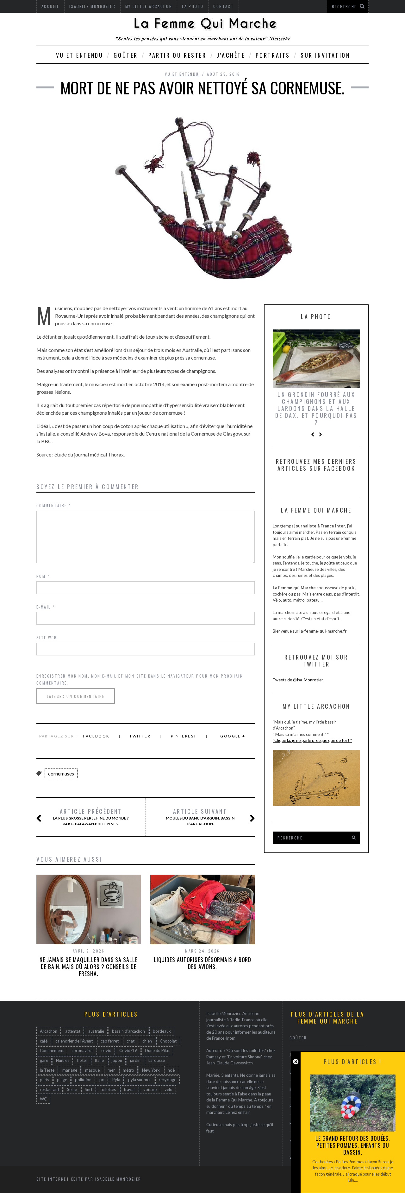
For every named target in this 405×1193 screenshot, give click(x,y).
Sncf (88, 1089)
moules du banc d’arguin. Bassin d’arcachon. (200, 817)
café (43, 1040)
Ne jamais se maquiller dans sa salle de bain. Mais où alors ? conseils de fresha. (88, 966)
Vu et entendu (79, 55)
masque (92, 1070)
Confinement (52, 1050)
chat (130, 1040)
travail (129, 1089)
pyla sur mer (139, 1079)
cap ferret (110, 1040)
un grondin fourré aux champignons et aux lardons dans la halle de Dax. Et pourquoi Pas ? (316, 408)
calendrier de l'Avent (74, 1040)
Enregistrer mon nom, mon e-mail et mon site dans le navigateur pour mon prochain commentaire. (139, 679)
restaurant (49, 1089)
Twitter (140, 736)
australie (96, 1031)
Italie (99, 1060)
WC (43, 1098)
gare (44, 1060)
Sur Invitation (325, 55)
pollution (83, 1079)
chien (147, 1040)
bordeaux (162, 1031)
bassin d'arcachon (128, 1031)
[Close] (295, 1062)
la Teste (47, 1070)
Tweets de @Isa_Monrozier (298, 679)
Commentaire (53, 505)
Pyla (116, 1079)
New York (151, 1070)
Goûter (126, 55)
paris (44, 1079)
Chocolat (168, 1040)
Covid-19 (128, 1050)
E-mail (45, 606)
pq (101, 1079)
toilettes (108, 1089)
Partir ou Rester (177, 55)
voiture (150, 1089)
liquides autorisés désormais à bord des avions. (203, 963)
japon (117, 1060)
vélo (168, 1089)
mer (111, 1070)
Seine (72, 1089)
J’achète (231, 55)
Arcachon (48, 1031)
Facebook (96, 736)
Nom (43, 576)
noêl (172, 1070)
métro (128, 1070)
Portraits (273, 55)
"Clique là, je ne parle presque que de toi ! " (312, 740)
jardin (135, 1060)
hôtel (82, 1060)
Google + (232, 736)
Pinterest (184, 736)
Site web (46, 637)
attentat (72, 1031)
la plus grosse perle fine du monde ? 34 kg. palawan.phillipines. (91, 817)
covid (106, 1050)
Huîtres (62, 1060)
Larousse (156, 1060)
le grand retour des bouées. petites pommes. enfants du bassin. (352, 1145)
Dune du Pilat (157, 1050)
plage (62, 1079)
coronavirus (82, 1050)
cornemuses (61, 773)
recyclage (167, 1079)
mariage (69, 1070)
